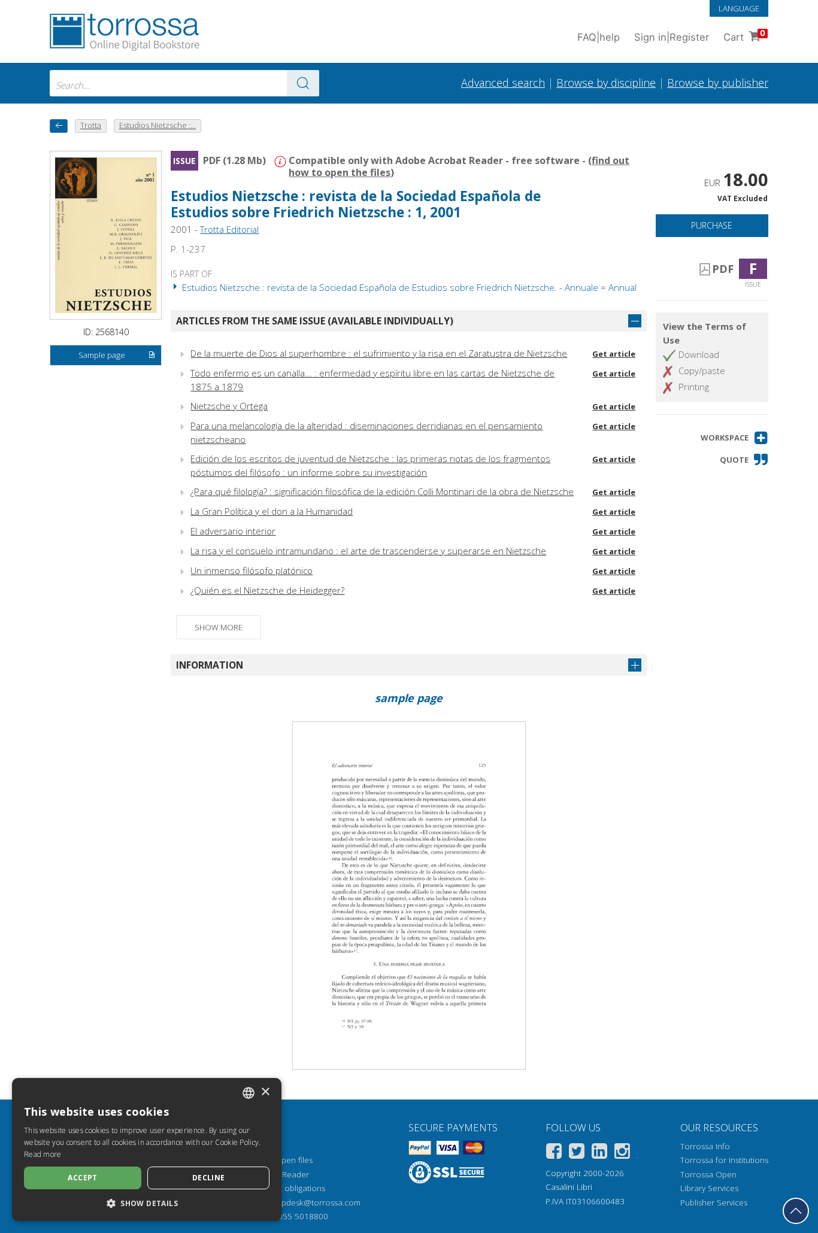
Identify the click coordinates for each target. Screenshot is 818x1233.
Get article (613, 353)
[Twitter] (576, 1153)
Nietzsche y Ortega (229, 406)
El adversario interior (232, 531)
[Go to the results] (303, 83)
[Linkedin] (599, 1153)
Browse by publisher (717, 82)
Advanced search (503, 82)
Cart (744, 35)
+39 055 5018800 (295, 1216)
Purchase (711, 225)
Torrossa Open (708, 1174)
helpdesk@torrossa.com (315, 1202)
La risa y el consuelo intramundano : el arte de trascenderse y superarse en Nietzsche (368, 551)
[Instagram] (622, 1153)
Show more (219, 627)
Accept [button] (82, 1178)
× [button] (264, 1092)
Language (739, 8)
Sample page (101, 355)
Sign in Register (671, 37)
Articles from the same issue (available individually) (314, 320)
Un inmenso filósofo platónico (251, 570)
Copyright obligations (286, 1188)
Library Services (709, 1188)
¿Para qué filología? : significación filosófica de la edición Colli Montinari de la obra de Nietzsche (382, 491)
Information (209, 665)
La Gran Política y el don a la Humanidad (271, 511)
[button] (734, 438)
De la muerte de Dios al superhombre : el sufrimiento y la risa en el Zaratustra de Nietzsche (378, 353)
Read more (43, 1154)
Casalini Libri (569, 1187)
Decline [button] (208, 1178)
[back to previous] (59, 126)
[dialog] (146, 1149)
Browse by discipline (606, 82)
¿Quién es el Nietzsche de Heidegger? (267, 590)
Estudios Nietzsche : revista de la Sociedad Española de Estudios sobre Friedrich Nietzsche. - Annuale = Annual (408, 287)
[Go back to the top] (796, 1211)
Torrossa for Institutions (724, 1160)
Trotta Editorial (229, 229)
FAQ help (598, 37)
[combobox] (184, 83)
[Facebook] (554, 1153)
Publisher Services (713, 1202)
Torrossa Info (705, 1146)
